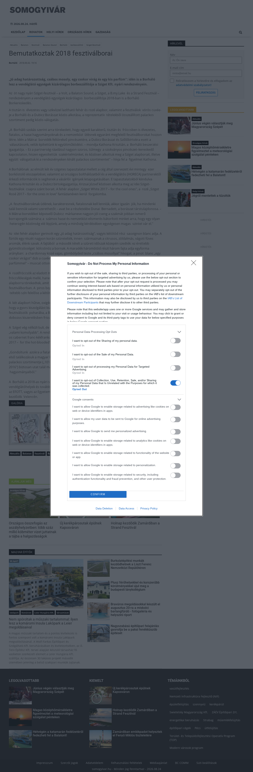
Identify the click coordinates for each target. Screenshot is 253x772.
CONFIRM (98, 494)
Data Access (126, 508)
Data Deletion (104, 508)
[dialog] (126, 386)
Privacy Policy (149, 508)
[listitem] (126, 332)
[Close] (195, 264)
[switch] (175, 340)
